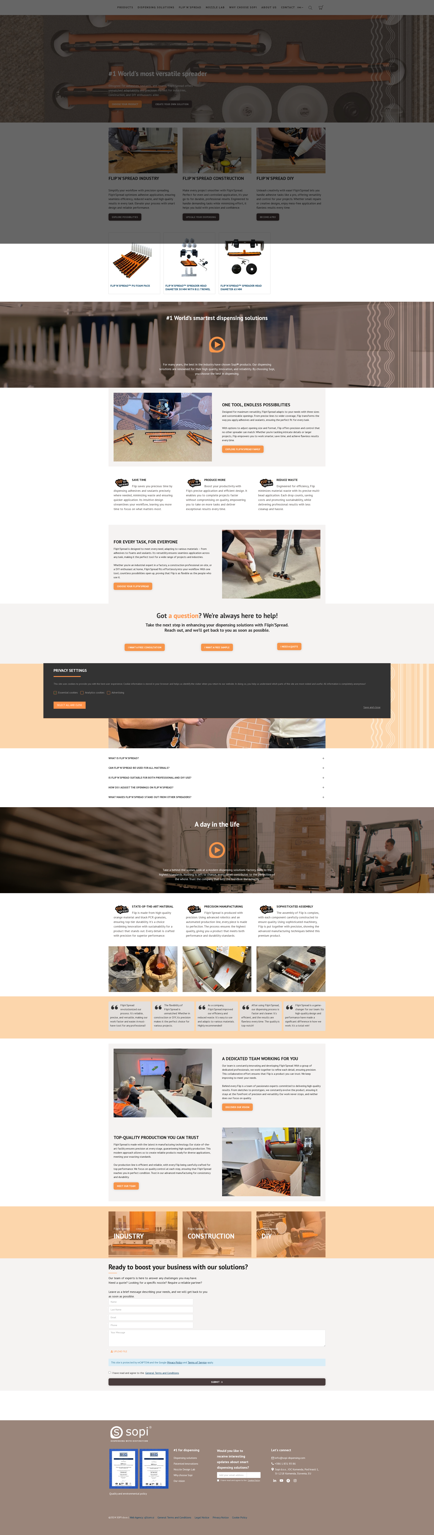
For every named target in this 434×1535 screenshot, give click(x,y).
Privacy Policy (174, 1362)
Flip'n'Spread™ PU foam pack (130, 285)
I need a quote (289, 646)
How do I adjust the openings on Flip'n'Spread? (140, 787)
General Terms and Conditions (174, 1517)
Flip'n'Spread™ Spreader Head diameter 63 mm (241, 287)
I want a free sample (217, 647)
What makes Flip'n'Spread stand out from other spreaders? (149, 797)
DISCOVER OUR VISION (237, 1107)
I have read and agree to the (145, 1373)
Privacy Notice (221, 1517)
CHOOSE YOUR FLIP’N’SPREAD (133, 586)
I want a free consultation (144, 647)
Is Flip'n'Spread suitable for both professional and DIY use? (149, 777)
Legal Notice (202, 1517)
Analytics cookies (94, 692)
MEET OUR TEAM (126, 1186)
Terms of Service (197, 1362)
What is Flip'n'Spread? (123, 758)
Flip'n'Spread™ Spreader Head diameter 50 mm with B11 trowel (187, 287)
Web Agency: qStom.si (142, 1517)
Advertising (118, 692)
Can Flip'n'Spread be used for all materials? (139, 767)
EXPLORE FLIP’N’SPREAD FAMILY (242, 449)
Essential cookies (68, 692)
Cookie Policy (239, 1517)
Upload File (120, 1351)
